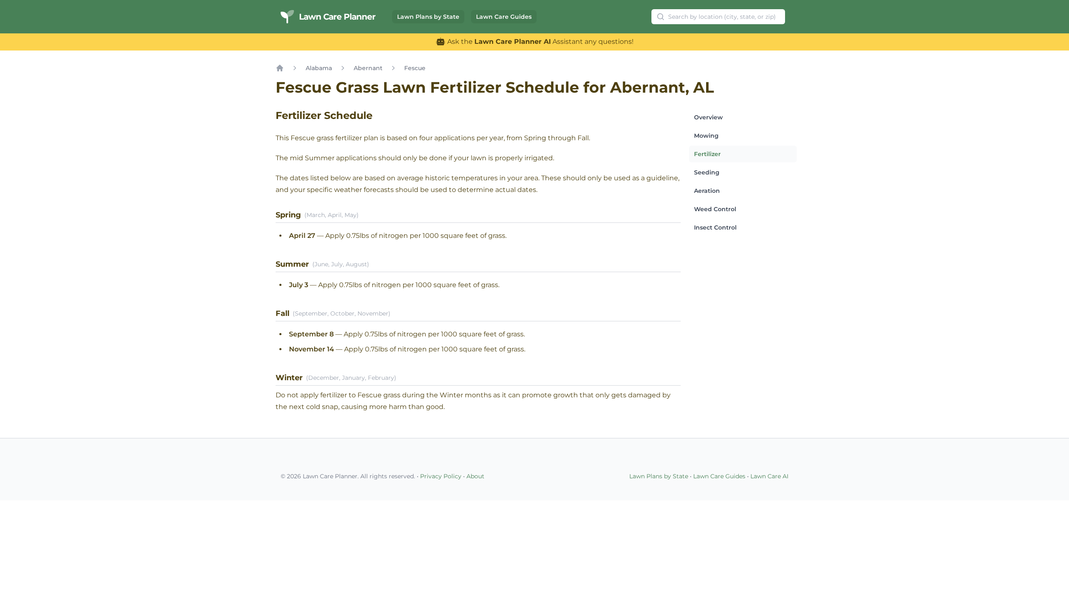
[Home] (280, 68)
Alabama (319, 68)
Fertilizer (707, 154)
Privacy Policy (440, 476)
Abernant (368, 68)
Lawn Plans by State (428, 16)
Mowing (706, 135)
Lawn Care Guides (504, 16)
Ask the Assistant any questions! (539, 41)
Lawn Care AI (769, 476)
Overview (708, 117)
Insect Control (715, 227)
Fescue (415, 68)
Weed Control (715, 209)
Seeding (706, 172)
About (475, 476)
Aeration (707, 190)
